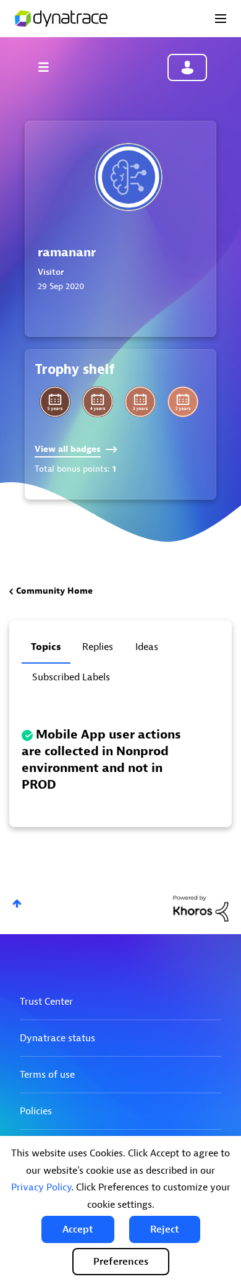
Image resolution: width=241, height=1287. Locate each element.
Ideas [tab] (146, 647)
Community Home (54, 591)
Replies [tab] (97, 647)
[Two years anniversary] (182, 401)
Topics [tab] (46, 647)
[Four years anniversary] (97, 401)
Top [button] (17, 903)
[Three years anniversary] (140, 401)
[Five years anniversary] (55, 401)
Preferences (120, 1261)
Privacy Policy (41, 1187)
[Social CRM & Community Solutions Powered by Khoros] (201, 908)
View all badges (68, 449)
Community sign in (187, 67)
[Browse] (49, 66)
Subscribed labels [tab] (71, 677)
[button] (77, 1229)
